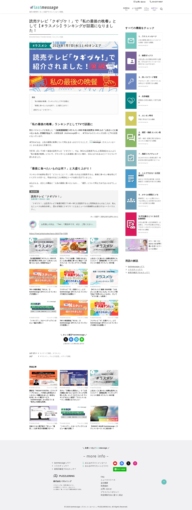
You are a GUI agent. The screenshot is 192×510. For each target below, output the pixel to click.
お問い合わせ (106, 489)
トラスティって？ (135, 269)
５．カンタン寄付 (145, 115)
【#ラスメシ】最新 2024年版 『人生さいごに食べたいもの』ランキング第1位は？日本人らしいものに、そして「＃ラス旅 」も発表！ (104, 292)
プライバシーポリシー (110, 492)
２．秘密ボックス (145, 55)
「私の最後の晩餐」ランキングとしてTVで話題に (51, 101)
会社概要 (104, 483)
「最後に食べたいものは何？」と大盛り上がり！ (51, 105)
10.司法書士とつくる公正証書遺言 (148, 217)
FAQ (102, 477)
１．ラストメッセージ (147, 36)
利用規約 (104, 486)
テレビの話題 (54, 356)
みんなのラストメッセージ (96, 463)
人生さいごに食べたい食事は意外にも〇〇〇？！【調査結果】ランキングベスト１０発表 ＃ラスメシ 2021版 (104, 260)
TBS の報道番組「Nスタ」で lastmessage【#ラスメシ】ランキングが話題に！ (43, 291)
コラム (146, 9)
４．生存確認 (143, 96)
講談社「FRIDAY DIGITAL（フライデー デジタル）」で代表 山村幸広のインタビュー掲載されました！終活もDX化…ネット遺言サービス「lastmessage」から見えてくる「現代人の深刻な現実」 (43, 396)
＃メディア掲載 (58, 37)
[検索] (161, 9)
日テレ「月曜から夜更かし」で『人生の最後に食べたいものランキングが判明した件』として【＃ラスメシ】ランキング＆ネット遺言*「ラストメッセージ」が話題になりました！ (73, 395)
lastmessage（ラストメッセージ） (83, 507)
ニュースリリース (108, 480)
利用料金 (126, 9)
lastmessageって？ (136, 266)
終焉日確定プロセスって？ (139, 272)
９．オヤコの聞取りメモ (148, 194)
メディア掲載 (65, 356)
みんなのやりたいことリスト (97, 466)
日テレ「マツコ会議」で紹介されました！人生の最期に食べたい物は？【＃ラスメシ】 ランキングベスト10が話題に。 (73, 261)
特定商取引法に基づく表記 (112, 495)
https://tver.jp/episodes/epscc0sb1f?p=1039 (48, 233)
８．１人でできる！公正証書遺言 (149, 174)
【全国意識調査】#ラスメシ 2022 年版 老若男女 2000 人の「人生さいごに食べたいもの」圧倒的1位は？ (43, 260)
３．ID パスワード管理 (147, 77)
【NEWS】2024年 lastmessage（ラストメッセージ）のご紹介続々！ (104, 427)
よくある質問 (137, 9)
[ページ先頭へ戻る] (164, 482)
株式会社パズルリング (62, 481)
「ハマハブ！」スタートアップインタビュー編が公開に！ (43, 321)
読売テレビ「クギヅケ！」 (43, 110)
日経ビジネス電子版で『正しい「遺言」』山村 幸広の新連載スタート (42, 427)
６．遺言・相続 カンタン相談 (149, 133)
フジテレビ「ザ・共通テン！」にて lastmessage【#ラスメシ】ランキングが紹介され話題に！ (73, 291)
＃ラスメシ (57, 353)
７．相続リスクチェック (148, 154)
